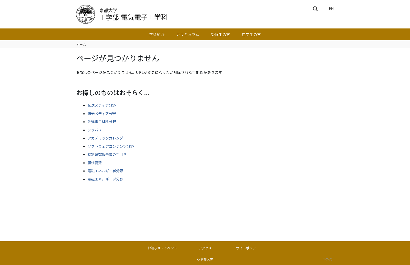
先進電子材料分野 (102, 121)
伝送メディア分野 (102, 105)
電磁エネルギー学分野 (105, 170)
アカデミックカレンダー (107, 137)
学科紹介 (156, 34)
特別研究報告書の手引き (107, 154)
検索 (317, 8)
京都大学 (206, 259)
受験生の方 (220, 34)
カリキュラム (187, 34)
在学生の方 (251, 34)
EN (331, 8)
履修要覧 (95, 162)
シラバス (95, 129)
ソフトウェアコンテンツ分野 (111, 146)
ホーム (81, 44)
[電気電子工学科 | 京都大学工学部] (152, 14)
